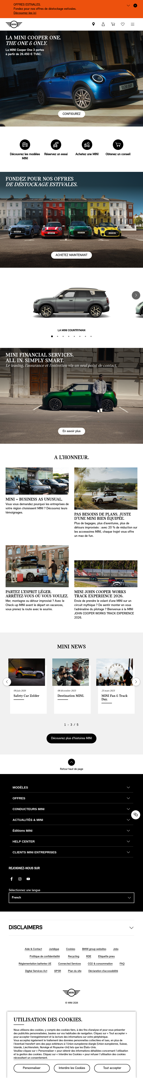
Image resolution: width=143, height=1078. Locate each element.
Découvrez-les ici (25, 13)
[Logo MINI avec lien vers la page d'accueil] (71, 992)
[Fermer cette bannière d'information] (135, 5)
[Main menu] (132, 24)
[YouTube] (28, 879)
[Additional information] (128, 5)
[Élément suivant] (136, 295)
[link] (93, 24)
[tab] (52, 336)
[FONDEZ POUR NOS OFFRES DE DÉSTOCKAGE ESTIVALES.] (71, 220)
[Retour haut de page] (71, 762)
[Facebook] (11, 879)
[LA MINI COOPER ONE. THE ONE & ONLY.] (71, 79)
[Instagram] (20, 879)
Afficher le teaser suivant (136, 682)
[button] (103, 24)
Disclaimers (25, 928)
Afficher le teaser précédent (7, 682)
